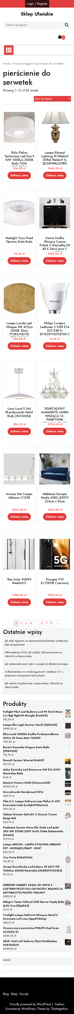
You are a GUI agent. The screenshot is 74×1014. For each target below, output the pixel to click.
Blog (6, 994)
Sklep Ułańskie (37, 13)
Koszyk (24, 994)
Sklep (14, 994)
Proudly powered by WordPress (31, 1004)
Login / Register (37, 4)
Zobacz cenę (19, 175)
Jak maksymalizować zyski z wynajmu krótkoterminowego (36, 664)
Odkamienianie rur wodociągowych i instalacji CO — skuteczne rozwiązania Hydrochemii (34, 673)
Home (6, 63)
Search (66, 25)
